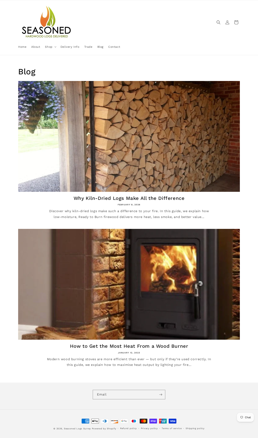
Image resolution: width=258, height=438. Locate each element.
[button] (50, 47)
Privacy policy (149, 428)
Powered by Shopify (104, 428)
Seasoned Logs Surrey (77, 428)
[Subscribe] (160, 394)
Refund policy (128, 428)
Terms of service (172, 428)
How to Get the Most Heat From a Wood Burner (129, 346)
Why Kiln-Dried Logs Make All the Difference (129, 198)
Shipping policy (195, 428)
